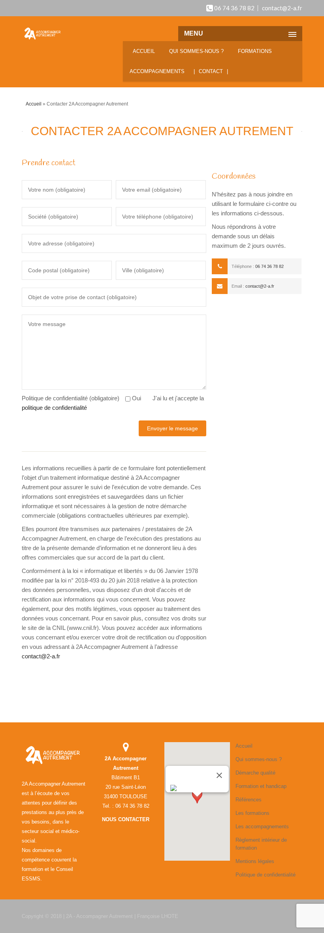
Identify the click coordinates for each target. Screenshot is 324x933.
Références (248, 800)
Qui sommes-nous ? (196, 51)
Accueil (33, 104)
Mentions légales (254, 861)
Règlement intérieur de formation (261, 844)
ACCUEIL (144, 51)
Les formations (252, 813)
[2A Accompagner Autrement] (43, 34)
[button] (197, 804)
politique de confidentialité (54, 407)
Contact (211, 71)
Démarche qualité (255, 773)
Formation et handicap (260, 786)
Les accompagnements (262, 826)
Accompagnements (157, 71)
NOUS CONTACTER (125, 819)
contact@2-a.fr (282, 8)
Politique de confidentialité (265, 875)
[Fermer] (219, 775)
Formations (255, 51)
